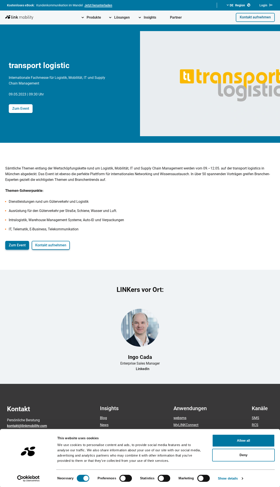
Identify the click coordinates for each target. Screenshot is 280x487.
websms (179, 418)
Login (263, 5)
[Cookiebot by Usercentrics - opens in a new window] (28, 478)
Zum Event (20, 108)
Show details (228, 478)
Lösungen (122, 17)
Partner (176, 17)
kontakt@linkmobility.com (27, 426)
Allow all (243, 440)
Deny (243, 455)
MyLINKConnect (185, 425)
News (104, 425)
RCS (255, 425)
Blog (103, 418)
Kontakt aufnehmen (255, 17)
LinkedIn (142, 369)
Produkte (94, 17)
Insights (150, 17)
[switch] (125, 478)
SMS (255, 418)
